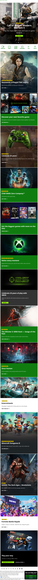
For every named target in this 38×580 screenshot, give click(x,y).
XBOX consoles (2, 571)
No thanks (31, 577)
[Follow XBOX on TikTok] (17, 569)
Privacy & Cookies (21, 578)
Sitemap (10, 578)
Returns (6, 573)
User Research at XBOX (23, 572)
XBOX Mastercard (6, 574)
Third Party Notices (7, 579)
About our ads (17, 579)
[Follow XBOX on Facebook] (9, 569)
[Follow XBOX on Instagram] (13, 569)
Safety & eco (13, 579)
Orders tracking (10, 573)
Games (10, 574)
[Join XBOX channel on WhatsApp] (15, 569)
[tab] (18, 42)
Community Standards (4, 572)
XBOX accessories (19, 571)
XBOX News (24, 571)
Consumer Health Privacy (4, 578)
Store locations (16, 573)
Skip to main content (3, 0)
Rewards (1, 574)
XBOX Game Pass (13, 571)
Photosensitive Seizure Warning (13, 572)
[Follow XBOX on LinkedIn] (22, 569)
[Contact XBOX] (6, 569)
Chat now (31, 575)
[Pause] (16, 43)
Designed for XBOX (15, 574)
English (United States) (4, 575)
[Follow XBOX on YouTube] (19, 569)
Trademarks (2, 579)
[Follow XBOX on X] (11, 569)
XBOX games (7, 571)
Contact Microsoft (15, 578)
